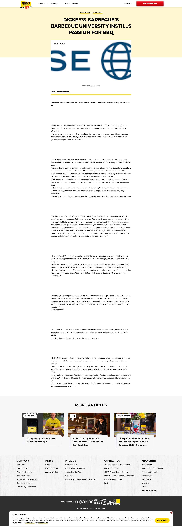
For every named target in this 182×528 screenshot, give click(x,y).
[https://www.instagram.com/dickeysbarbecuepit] (86, 503)
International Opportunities (153, 468)
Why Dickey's (147, 464)
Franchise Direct (62, 92)
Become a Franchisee (113, 479)
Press (49, 461)
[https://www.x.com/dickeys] (82, 503)
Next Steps (146, 479)
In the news (97, 12)
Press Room (85, 12)
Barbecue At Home (25, 483)
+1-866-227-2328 (99, 508)
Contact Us (112, 461)
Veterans (145, 483)
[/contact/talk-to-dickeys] (91, 503)
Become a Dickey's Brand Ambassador (81, 479)
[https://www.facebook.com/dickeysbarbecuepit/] (77, 503)
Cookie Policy (43, 522)
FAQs (144, 487)
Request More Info (149, 490)
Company (23, 461)
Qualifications (147, 476)
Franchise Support (149, 472)
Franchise (149, 461)
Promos (70, 461)
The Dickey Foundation (26, 487)
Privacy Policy (30, 522)
